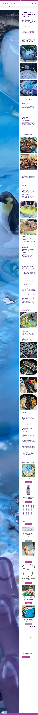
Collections (17, 6)
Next (33, 632)
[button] (19, 714)
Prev (24, 632)
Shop (6, 6)
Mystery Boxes (11, 6)
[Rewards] (4, 712)
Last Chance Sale (23, 6)
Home (2, 6)
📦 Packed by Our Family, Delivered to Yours (19, 0)
